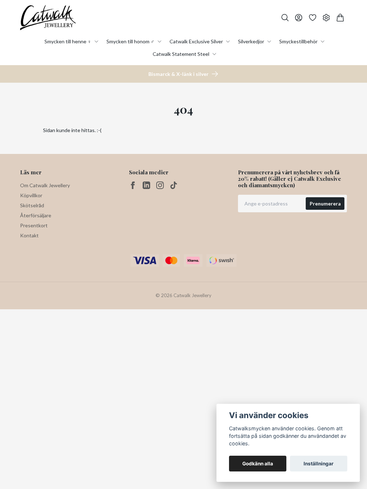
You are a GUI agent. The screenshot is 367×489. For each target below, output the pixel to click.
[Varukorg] (340, 17)
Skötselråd (32, 205)
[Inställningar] (326, 17)
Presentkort (34, 225)
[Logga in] (299, 17)
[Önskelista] (313, 17)
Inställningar (319, 463)
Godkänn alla (257, 463)
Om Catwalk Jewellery (45, 185)
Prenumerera (325, 203)
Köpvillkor (31, 195)
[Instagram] (160, 185)
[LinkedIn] (146, 185)
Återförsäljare (35, 215)
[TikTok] (173, 185)
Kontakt (29, 235)
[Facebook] (133, 185)
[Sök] (285, 17)
